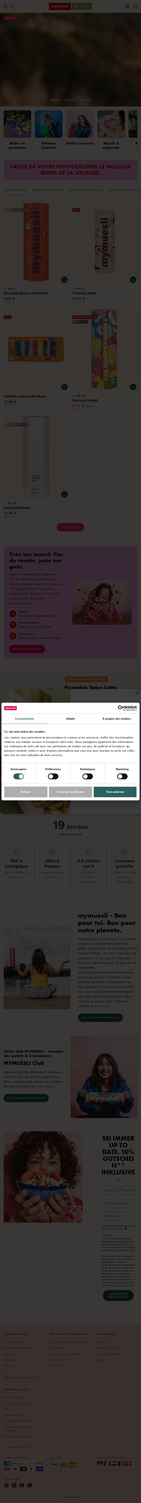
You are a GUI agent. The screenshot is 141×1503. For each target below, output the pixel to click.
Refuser (26, 791)
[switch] (53, 776)
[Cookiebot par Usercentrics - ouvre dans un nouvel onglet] (121, 708)
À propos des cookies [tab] (116, 718)
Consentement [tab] (24, 718)
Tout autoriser (115, 791)
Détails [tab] (70, 718)
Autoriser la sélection (70, 791)
